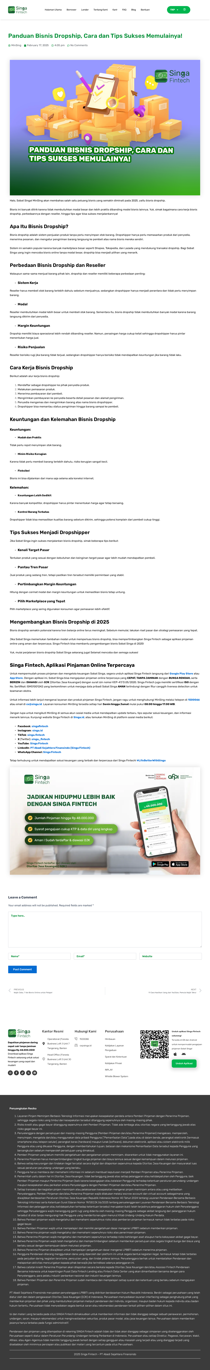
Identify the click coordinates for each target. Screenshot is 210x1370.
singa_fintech (41, 739)
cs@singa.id (34, 704)
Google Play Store (181, 673)
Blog (133, 9)
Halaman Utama (53, 9)
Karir (115, 9)
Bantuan (145, 9)
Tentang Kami (101, 9)
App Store (16, 678)
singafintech (40, 726)
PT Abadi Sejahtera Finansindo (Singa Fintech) (60, 747)
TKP (172, 9)
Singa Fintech (39, 743)
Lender (85, 9)
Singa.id (79, 717)
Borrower (71, 9)
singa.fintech (36, 734)
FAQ (124, 9)
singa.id (37, 730)
